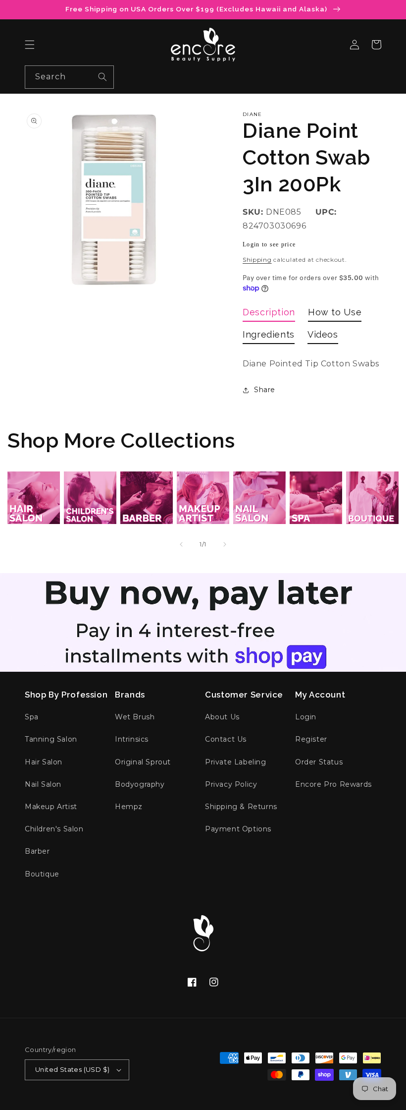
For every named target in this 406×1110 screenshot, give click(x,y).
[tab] (269, 314)
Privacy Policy (231, 784)
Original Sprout (143, 762)
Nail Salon (43, 784)
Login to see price (269, 244)
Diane (252, 114)
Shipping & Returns (241, 806)
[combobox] (69, 77)
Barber (37, 851)
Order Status (319, 762)
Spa (32, 716)
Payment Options (238, 828)
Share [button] (264, 389)
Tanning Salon (51, 739)
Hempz (129, 806)
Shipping (257, 259)
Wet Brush (134, 716)
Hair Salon (43, 762)
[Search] (102, 77)
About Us (222, 716)
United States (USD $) (72, 1069)
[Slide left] (181, 544)
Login (305, 716)
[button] (30, 45)
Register (311, 739)
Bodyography (140, 784)
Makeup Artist (51, 806)
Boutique (42, 874)
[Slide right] (225, 544)
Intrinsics (132, 739)
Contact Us (226, 739)
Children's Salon (54, 828)
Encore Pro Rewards (333, 784)
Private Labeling (235, 762)
